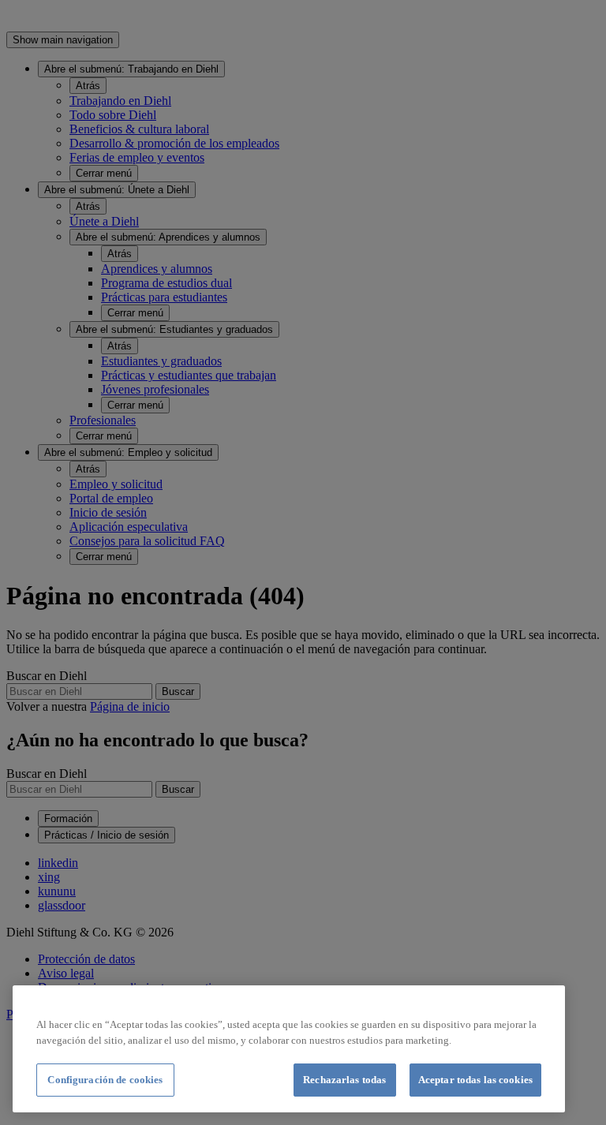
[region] (289, 1048)
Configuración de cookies (105, 1080)
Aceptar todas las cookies (475, 1080)
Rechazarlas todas (344, 1080)
